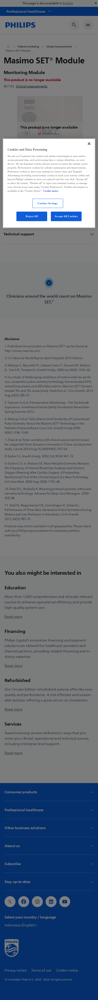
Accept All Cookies (66, 216)
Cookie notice (50, 190)
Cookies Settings (48, 203)
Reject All (32, 216)
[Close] (89, 144)
